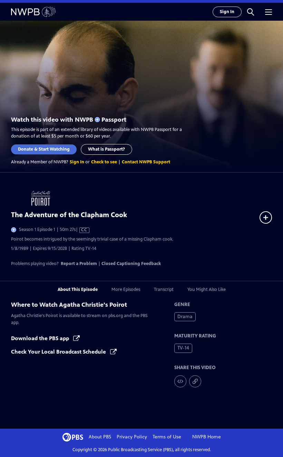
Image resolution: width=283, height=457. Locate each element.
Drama (185, 316)
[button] (251, 12)
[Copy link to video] (195, 381)
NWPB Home (206, 437)
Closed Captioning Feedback (131, 263)
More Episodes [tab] (125, 289)
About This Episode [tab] (78, 289)
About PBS (100, 437)
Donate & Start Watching (44, 149)
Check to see (104, 162)
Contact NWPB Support (146, 162)
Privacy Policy (132, 437)
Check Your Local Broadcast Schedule (59, 351)
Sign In (227, 11)
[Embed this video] (180, 381)
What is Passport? (106, 149)
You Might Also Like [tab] (206, 289)
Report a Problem (79, 263)
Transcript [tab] (164, 289)
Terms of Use (167, 437)
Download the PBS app (40, 338)
